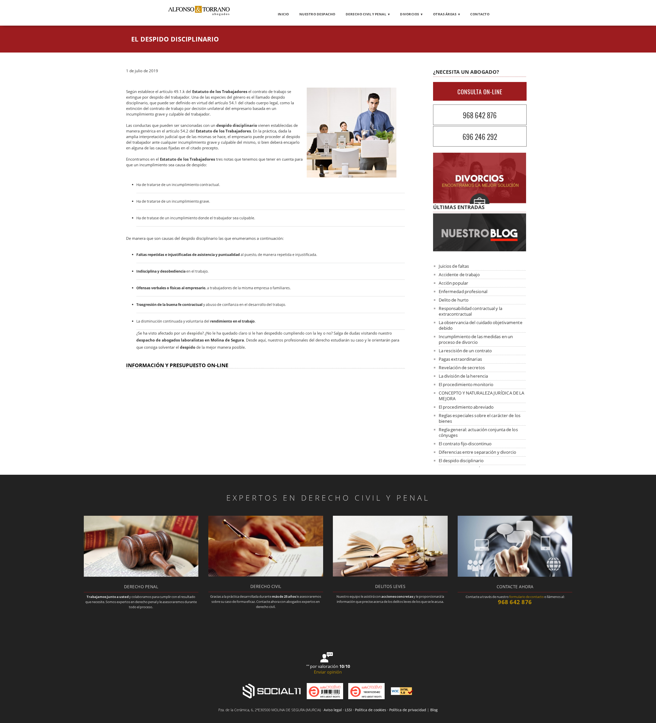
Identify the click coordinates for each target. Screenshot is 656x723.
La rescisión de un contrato (465, 351)
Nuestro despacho (317, 14)
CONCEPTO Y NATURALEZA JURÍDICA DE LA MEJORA (482, 395)
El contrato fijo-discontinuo (465, 444)
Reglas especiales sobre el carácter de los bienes (479, 418)
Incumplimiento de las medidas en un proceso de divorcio (476, 339)
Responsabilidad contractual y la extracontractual (470, 311)
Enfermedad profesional (463, 291)
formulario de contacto (526, 596)
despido (194, 333)
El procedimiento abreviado (466, 407)
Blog (434, 709)
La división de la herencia (463, 376)
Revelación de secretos (462, 367)
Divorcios (409, 14)
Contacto (479, 14)
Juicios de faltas (454, 266)
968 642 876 (480, 115)
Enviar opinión (328, 672)
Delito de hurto (454, 300)
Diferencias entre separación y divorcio (477, 452)
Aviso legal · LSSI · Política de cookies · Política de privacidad (375, 709)
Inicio (283, 14)
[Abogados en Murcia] (199, 16)
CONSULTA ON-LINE (479, 91)
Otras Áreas (445, 14)
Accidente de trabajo (459, 274)
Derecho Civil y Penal (366, 14)
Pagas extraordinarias (460, 359)
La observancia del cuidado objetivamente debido (480, 325)
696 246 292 (480, 136)
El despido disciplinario (461, 460)
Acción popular (453, 283)
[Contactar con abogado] (515, 575)
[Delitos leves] (390, 575)
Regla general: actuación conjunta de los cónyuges (478, 432)
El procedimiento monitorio (466, 384)
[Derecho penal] (141, 575)
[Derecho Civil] (265, 575)
